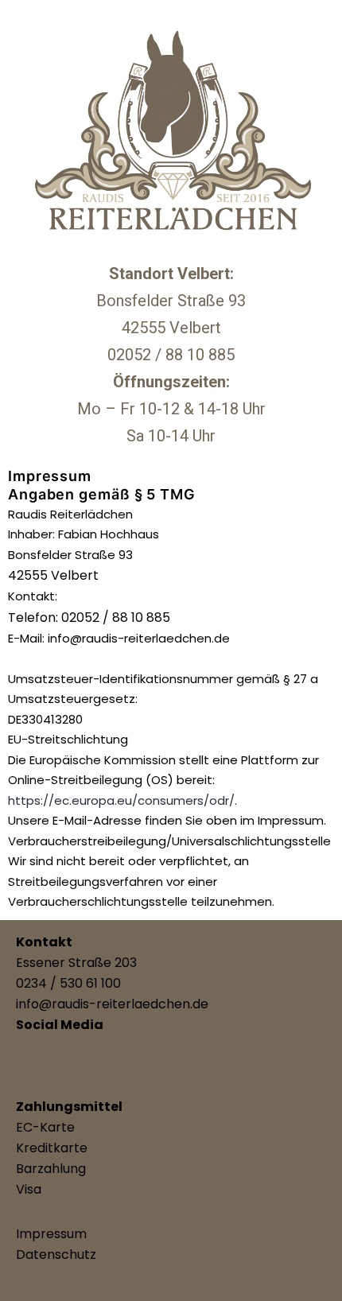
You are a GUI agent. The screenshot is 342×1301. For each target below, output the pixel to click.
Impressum (51, 1234)
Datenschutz (56, 1254)
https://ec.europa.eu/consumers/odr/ (121, 800)
